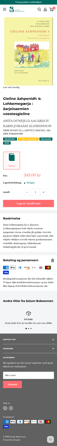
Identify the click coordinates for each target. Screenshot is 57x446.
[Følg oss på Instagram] (11, 408)
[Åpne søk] (39, 9)
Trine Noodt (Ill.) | (14, 130)
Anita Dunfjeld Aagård (23, 121)
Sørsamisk (46, 139)
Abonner (12, 384)
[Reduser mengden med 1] (27, 192)
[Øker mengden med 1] (43, 192)
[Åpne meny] (4, 9)
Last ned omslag (11, 87)
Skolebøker (10, 139)
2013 (7, 143)
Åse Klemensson (36, 126)
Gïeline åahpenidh (28, 139)
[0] (51, 9)
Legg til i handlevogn (28, 203)
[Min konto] (45, 9)
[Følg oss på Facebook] (5, 408)
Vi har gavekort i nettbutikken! (28, 2)
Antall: (6, 192)
